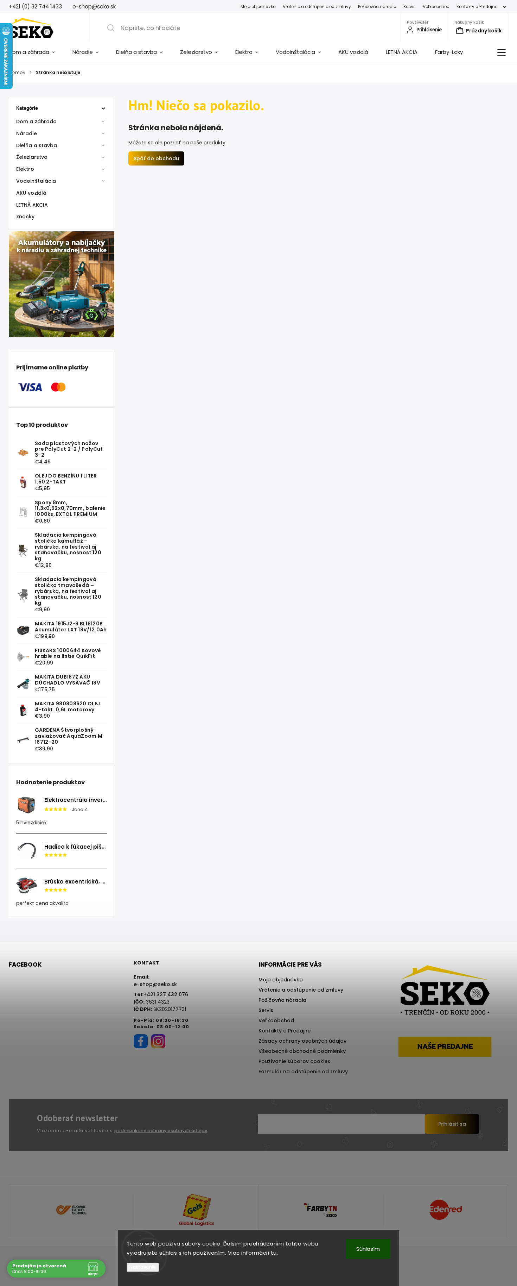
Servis (409, 7)
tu (274, 1252)
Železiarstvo (31, 157)
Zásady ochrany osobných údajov (302, 1040)
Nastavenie (142, 1267)
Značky (25, 216)
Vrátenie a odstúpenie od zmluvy (317, 7)
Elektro (25, 169)
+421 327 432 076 (165, 994)
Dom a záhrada (36, 121)
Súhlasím (368, 1249)
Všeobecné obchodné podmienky (302, 1051)
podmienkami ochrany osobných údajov (160, 1131)
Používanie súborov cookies (294, 1061)
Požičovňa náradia (377, 7)
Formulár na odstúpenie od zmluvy (303, 1071)
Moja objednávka (258, 7)
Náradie (26, 133)
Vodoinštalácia (36, 181)
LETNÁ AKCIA (32, 204)
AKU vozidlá (31, 192)
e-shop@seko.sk (155, 984)
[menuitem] (36, 52)
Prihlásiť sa (452, 1124)
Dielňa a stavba (36, 145)
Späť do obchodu (156, 158)
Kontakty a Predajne (477, 7)
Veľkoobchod (436, 7)
